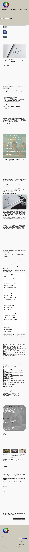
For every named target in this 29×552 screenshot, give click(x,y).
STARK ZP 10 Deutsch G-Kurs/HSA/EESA (9, 420)
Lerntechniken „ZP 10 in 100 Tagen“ (13, 137)
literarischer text (5, 460)
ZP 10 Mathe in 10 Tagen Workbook (8, 411)
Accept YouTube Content (6, 88)
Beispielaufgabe (7, 110)
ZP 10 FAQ (7, 152)
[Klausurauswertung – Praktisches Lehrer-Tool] (5, 32)
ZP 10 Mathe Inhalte (9, 148)
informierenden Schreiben (14, 115)
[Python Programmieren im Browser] (5, 27)
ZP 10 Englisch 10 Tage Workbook (8, 410)
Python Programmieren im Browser (8, 29)
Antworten (4, 476)
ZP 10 (14, 460)
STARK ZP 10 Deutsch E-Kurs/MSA (8, 421)
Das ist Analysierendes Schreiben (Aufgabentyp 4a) (12, 97)
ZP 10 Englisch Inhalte (10, 146)
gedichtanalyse (19, 459)
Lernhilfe (18, 258)
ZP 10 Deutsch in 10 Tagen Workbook (9, 409)
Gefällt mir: (8, 104)
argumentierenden (5, 115)
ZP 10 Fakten (8, 154)
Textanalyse (10, 460)
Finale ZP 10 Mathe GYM (7, 429)
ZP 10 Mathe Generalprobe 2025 (12, 151)
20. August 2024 (5, 480)
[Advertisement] (20, 18)
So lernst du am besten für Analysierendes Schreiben (12, 100)
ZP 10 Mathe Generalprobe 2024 (12, 149)
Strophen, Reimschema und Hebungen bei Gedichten (12, 101)
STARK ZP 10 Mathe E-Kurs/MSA (8, 428)
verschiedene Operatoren (10, 211)
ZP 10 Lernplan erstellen (10, 155)
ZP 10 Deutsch (18, 460)
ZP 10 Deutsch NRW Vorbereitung (6, 454)
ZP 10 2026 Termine (10, 143)
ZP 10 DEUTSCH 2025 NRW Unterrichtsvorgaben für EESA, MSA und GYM (14, 454)
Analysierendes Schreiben (6, 459)
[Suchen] (11, 18)
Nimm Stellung (5, 131)
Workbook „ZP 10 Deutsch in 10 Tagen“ (9, 412)
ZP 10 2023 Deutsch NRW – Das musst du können (22, 454)
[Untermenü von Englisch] (26, 9)
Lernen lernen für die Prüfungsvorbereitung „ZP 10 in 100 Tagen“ (13, 408)
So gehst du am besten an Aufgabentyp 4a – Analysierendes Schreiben (14, 99)
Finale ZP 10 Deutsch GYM (7, 422)
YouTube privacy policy (6, 84)
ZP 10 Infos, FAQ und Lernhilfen (9, 98)
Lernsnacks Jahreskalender (11, 142)
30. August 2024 (5, 486)
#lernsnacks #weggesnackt (6, 535)
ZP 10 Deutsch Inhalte (10, 145)
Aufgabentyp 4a (13, 459)
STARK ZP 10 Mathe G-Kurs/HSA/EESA (9, 427)
